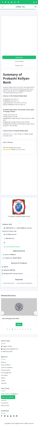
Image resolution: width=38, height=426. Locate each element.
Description (19, 57)
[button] (7, 329)
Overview (3, 383)
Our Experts (4, 375)
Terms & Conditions (7, 367)
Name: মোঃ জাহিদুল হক (10, 254)
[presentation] (2, 313)
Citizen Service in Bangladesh (9, 394)
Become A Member (8, 397)
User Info (3, 400)
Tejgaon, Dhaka (7, 346)
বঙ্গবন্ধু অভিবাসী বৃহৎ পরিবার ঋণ (20, 103)
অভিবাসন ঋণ (15, 99)
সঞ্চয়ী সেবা (6, 267)
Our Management (6, 373)
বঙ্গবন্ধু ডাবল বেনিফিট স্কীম (9, 270)
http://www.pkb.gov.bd (13, 247)
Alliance (3, 378)
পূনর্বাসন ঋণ (16, 101)
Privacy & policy (5, 370)
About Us (3, 362)
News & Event (5, 405)
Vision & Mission (6, 365)
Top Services (4, 403)
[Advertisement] (19, 36)
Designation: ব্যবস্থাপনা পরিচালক (13, 258)
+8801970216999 (7, 351)
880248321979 (10, 238)
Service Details (19, 61)
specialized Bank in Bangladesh (24, 283)
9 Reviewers (21, 149)
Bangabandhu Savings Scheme (13, 273)
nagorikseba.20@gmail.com (10, 349)
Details (19, 324)
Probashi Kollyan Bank (8, 283)
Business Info (19, 65)
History (3, 380)
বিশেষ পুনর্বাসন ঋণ (21, 104)
